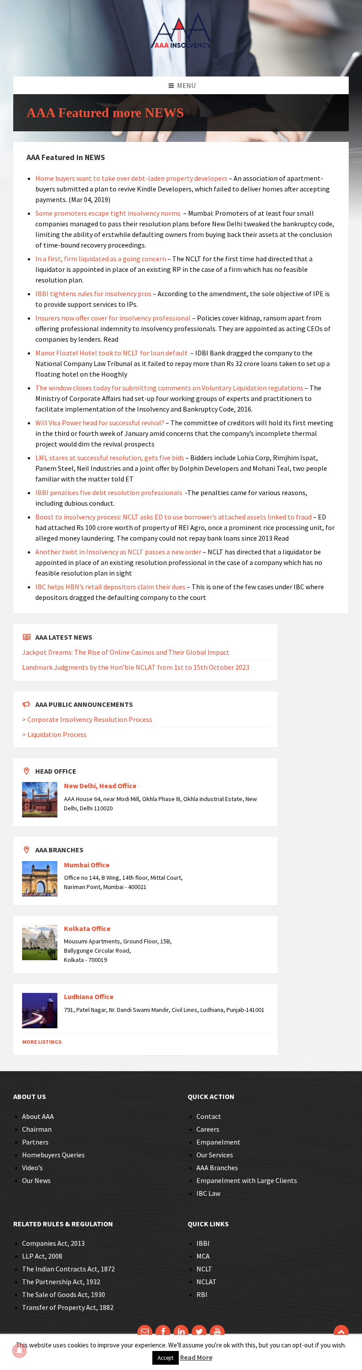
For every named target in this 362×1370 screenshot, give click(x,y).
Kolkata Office (87, 928)
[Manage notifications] (19, 1350)
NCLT (204, 1268)
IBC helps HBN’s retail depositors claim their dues (110, 586)
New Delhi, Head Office (100, 785)
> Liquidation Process (54, 734)
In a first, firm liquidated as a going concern (100, 258)
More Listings (41, 1041)
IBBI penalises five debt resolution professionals (108, 492)
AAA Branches (217, 1167)
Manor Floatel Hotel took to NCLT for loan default (111, 352)
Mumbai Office (86, 864)
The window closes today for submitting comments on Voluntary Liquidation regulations (169, 387)
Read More (196, 1357)
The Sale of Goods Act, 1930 (63, 1294)
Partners (35, 1141)
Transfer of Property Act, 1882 (67, 1307)
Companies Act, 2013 (53, 1243)
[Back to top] (341, 1332)
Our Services (214, 1154)
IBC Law (208, 1193)
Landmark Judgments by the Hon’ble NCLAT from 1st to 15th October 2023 (135, 667)
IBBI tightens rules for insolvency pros (93, 293)
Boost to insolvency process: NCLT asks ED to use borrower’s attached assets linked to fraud (174, 516)
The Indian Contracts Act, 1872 (68, 1268)
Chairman (37, 1129)
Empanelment (218, 1141)
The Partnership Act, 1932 (61, 1281)
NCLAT (206, 1281)
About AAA (38, 1116)
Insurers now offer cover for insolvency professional (113, 317)
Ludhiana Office (88, 996)
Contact (208, 1116)
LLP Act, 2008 (42, 1256)
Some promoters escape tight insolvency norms (108, 213)
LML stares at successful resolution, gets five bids (109, 457)
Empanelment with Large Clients (246, 1180)
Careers (207, 1129)
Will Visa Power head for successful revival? (99, 422)
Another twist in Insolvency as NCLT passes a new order (118, 551)
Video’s (32, 1167)
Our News (36, 1180)
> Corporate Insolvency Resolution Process (87, 719)
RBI (201, 1294)
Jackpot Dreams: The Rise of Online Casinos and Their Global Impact (126, 652)
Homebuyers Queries (53, 1154)
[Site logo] (181, 59)
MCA (203, 1256)
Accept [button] (165, 1358)
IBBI (203, 1243)
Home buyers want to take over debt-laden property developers (131, 178)
